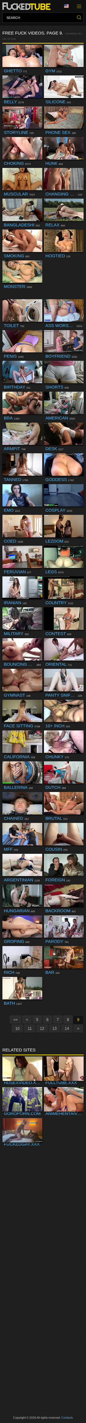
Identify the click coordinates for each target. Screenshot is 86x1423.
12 (42, 1029)
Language (68, 6)
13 (54, 1029)
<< (15, 1020)
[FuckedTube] (27, 6)
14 (67, 1029)
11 (30, 1029)
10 (17, 1029)
